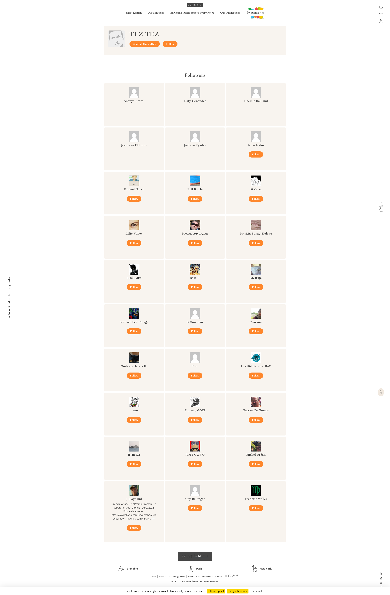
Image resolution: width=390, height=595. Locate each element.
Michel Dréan (256, 454)
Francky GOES (195, 410)
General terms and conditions (200, 576)
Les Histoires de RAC (256, 366)
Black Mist (134, 278)
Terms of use (164, 576)
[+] (153, 518)
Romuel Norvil (134, 189)
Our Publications (230, 12)
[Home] (195, 5)
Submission (257, 12)
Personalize (258, 591)
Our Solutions (156, 12)
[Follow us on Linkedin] (380, 573)
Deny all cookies (238, 591)
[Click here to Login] (381, 21)
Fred (195, 366)
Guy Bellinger (195, 499)
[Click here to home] (195, 556)
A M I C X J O (195, 454)
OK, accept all (216, 591)
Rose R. (195, 278)
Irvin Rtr (134, 454)
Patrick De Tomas (256, 410)
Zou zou (256, 322)
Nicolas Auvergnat (195, 233)
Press (154, 576)
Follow (170, 43)
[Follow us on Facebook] (237, 576)
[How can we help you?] (381, 392)
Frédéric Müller (256, 499)
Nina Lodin (256, 145)
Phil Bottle (195, 189)
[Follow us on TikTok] (380, 583)
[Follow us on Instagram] (380, 578)
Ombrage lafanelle (134, 366)
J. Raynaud (134, 499)
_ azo (134, 410)
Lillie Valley (134, 233)
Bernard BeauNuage (134, 322)
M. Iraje (256, 278)
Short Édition (134, 12)
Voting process (179, 576)
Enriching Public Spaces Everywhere (192, 12)
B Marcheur (195, 322)
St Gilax (256, 189)
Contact (218, 576)
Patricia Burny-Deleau (256, 233)
